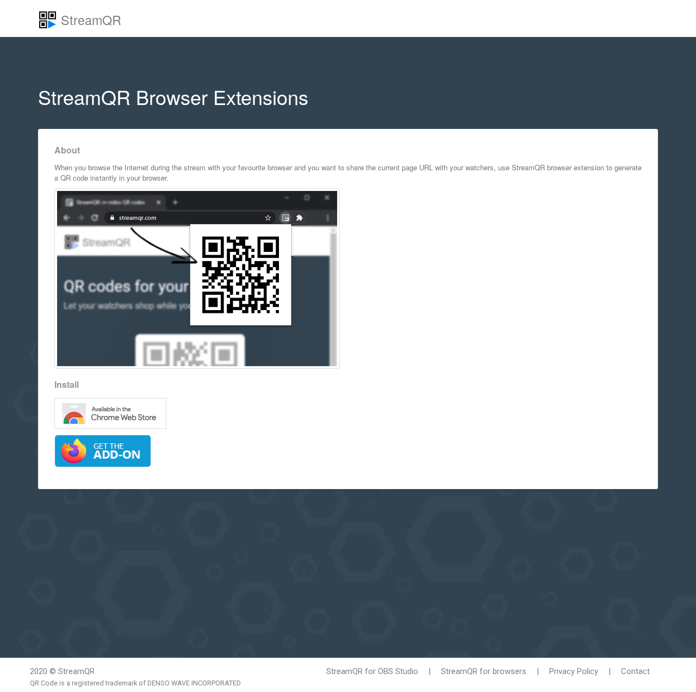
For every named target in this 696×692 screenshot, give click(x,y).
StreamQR (89, 19)
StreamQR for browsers (483, 671)
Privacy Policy (573, 671)
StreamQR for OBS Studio (372, 671)
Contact (635, 671)
